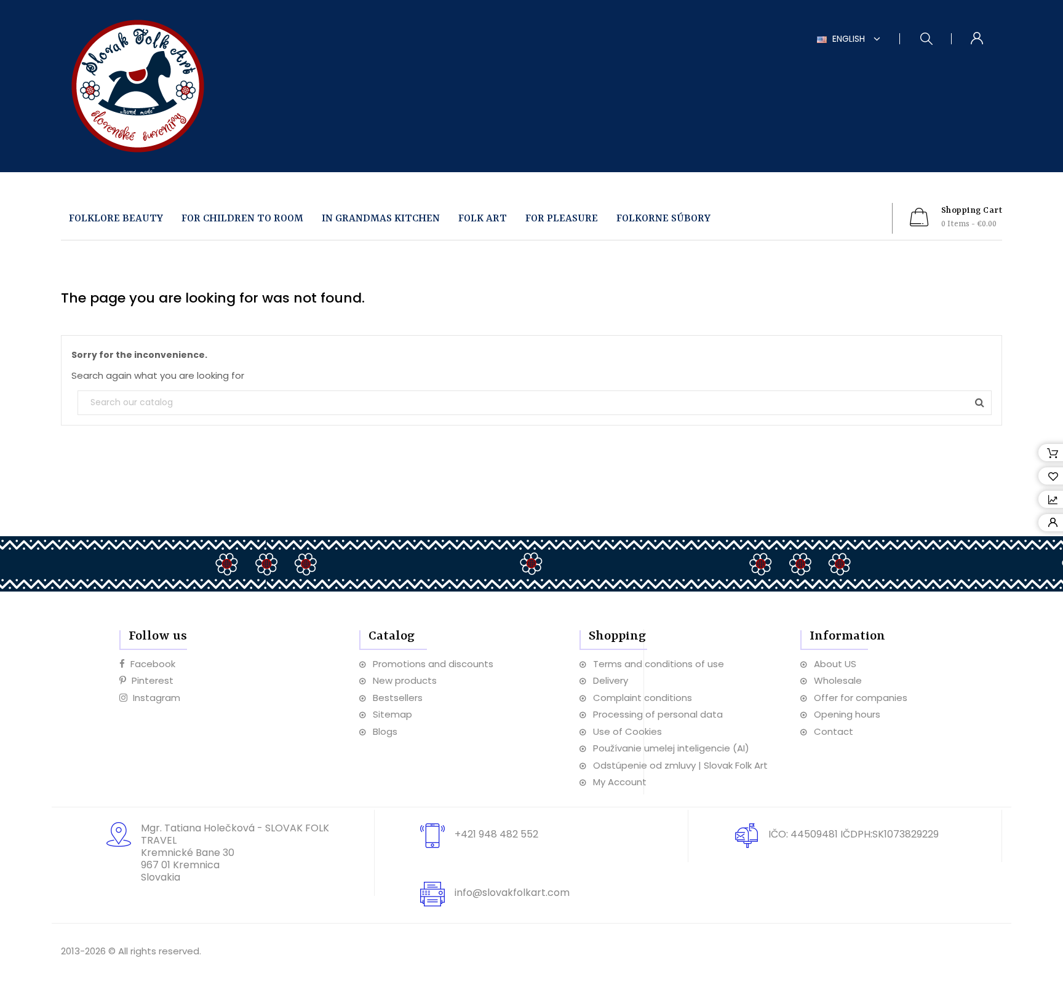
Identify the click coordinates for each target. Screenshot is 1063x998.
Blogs (385, 731)
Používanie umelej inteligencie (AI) (671, 748)
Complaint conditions (642, 697)
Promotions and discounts (433, 663)
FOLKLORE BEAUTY (116, 218)
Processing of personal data (658, 714)
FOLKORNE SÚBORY (663, 218)
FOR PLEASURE (561, 218)
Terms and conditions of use (658, 663)
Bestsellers (398, 697)
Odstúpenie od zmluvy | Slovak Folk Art (680, 765)
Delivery (610, 680)
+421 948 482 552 (496, 834)
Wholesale (838, 680)
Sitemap (392, 714)
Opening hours (847, 714)
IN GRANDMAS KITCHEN (381, 218)
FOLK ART (482, 218)
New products (405, 680)
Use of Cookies (627, 731)
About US (835, 663)
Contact (833, 731)
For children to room (242, 218)
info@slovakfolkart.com (512, 892)
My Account (620, 781)
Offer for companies (860, 697)
